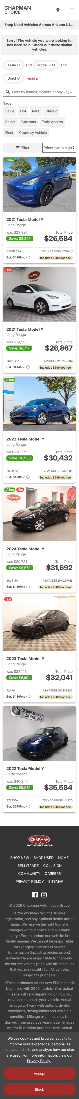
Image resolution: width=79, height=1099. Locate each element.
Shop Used (44, 857)
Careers (53, 873)
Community (29, 873)
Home (63, 857)
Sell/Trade (28, 865)
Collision (52, 865)
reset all (33, 78)
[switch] (72, 10)
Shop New (19, 857)
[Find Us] (58, 10)
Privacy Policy (30, 881)
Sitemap (55, 881)
